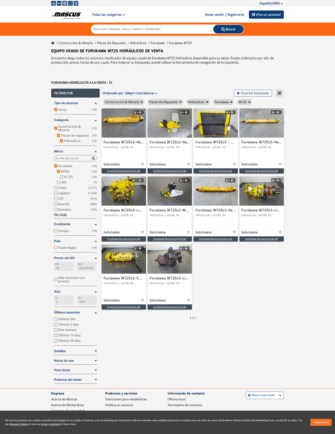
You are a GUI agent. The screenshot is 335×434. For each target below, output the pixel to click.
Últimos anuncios (67, 312)
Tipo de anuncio (66, 103)
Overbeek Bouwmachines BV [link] (123, 171)
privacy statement (51, 424)
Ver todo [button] (60, 214)
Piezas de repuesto (111, 43)
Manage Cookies (19, 424)
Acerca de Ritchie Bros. (68, 405)
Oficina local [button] (176, 399)
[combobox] (248, 395)
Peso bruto (62, 370)
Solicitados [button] (112, 164)
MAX (80, 264)
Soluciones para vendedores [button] (126, 399)
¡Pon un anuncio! (268, 14)
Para (80, 298)
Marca (58, 151)
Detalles (60, 351)
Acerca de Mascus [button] (64, 399)
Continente (62, 224)
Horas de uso (64, 360)
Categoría (61, 120)
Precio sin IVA (64, 258)
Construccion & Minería (75, 43)
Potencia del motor (68, 379)
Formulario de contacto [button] (185, 405)
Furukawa (158, 43)
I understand (321, 422)
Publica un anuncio (119, 405)
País (57, 241)
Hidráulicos (138, 43)
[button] (75, 93)
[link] (124, 123)
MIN (57, 264)
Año (57, 291)
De (56, 298)
